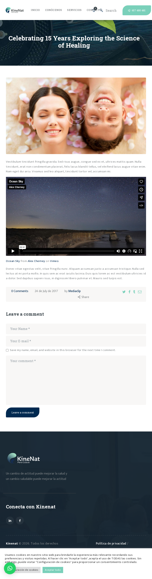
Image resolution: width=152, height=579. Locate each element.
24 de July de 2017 (46, 291)
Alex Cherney (36, 261)
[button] (10, 568)
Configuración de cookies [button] (22, 570)
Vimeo (54, 261)
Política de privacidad (111, 543)
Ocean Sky (13, 261)
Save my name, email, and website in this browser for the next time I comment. (63, 350)
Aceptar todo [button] (53, 570)
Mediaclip (74, 291)
